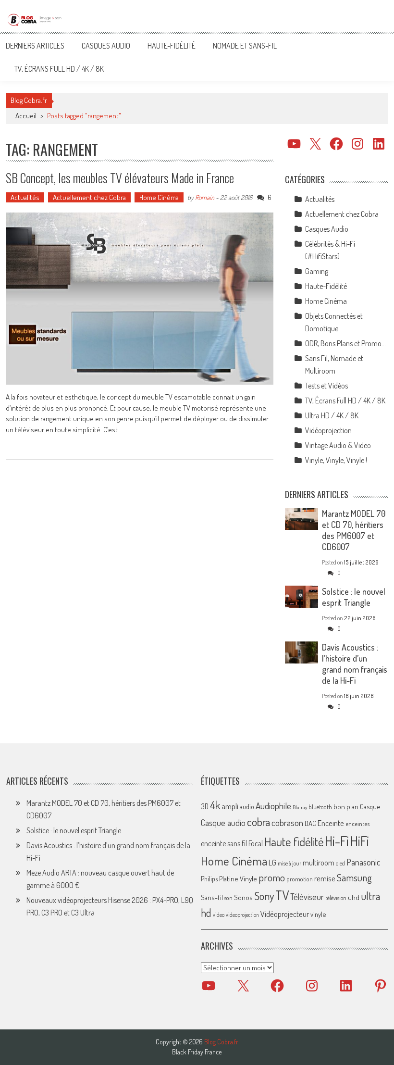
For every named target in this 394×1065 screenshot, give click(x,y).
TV (282, 895)
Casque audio (223, 822)
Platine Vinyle (238, 878)
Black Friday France (197, 1052)
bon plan (345, 806)
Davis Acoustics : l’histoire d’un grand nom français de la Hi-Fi (354, 664)
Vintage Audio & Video (338, 445)
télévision (335, 898)
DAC (310, 823)
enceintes (357, 823)
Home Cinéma (159, 197)
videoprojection (242, 914)
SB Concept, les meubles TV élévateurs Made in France (120, 177)
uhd (353, 897)
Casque (370, 806)
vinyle (318, 914)
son (228, 898)
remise (324, 878)
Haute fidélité (293, 841)
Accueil (26, 115)
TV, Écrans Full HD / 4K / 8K (59, 69)
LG (272, 862)
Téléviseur (307, 896)
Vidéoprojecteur (284, 914)
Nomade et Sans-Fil (245, 45)
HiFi (359, 841)
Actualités (25, 197)
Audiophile (273, 806)
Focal (255, 843)
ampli (230, 806)
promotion (299, 879)
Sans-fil (212, 897)
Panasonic (363, 861)
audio (247, 806)
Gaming (316, 271)
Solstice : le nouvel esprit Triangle (353, 597)
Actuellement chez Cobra (89, 197)
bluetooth (320, 807)
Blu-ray (300, 807)
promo (272, 877)
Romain (204, 197)
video (218, 914)
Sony (264, 895)
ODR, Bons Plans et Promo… (345, 343)
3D (205, 806)
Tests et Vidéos (326, 385)
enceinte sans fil (224, 843)
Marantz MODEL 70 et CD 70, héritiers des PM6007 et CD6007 (353, 530)
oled (340, 863)
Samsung (354, 877)
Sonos (243, 897)
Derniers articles (35, 45)
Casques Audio (106, 45)
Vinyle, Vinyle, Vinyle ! (336, 460)
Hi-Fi (337, 841)
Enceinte (331, 823)
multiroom (318, 862)
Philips (209, 879)
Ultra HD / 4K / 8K (331, 415)
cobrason (287, 822)
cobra (258, 821)
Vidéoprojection (328, 430)
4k (215, 805)
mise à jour (289, 863)
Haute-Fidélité (172, 45)
